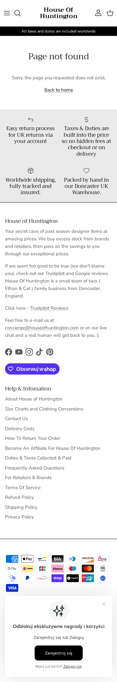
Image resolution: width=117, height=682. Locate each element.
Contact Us (16, 418)
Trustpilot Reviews (49, 308)
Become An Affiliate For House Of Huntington (52, 448)
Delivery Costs (20, 428)
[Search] (20, 13)
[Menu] (7, 13)
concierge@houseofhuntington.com (42, 328)
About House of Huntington (33, 399)
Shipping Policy (21, 507)
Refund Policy (19, 497)
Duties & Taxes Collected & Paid (38, 458)
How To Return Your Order (32, 438)
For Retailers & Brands (28, 477)
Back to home (58, 90)
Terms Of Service (23, 487)
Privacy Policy (19, 517)
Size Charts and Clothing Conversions (44, 409)
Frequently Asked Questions (34, 468)
